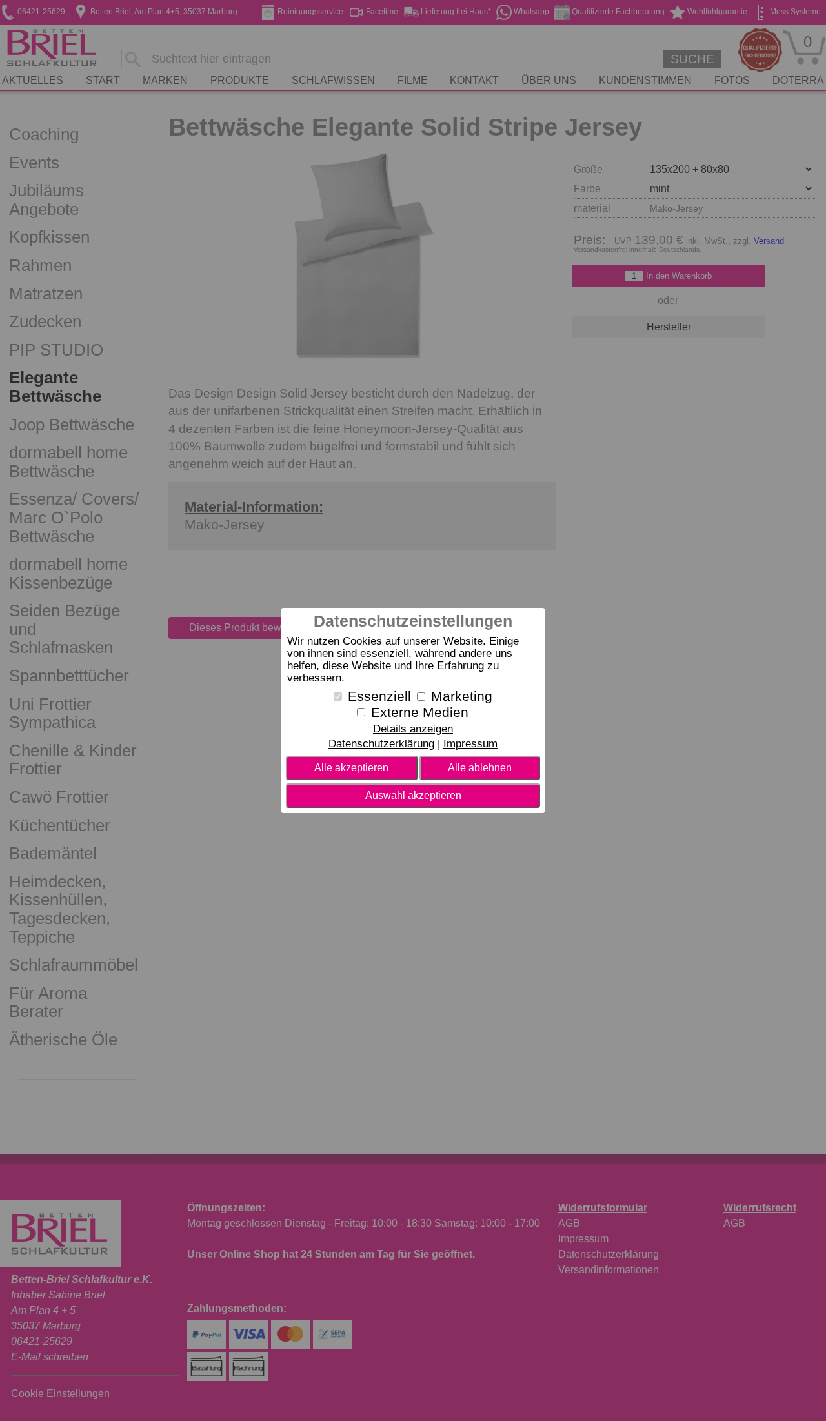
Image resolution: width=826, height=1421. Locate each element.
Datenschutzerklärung (381, 744)
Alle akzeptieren (351, 767)
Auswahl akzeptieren (413, 795)
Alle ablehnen (480, 767)
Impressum (470, 744)
